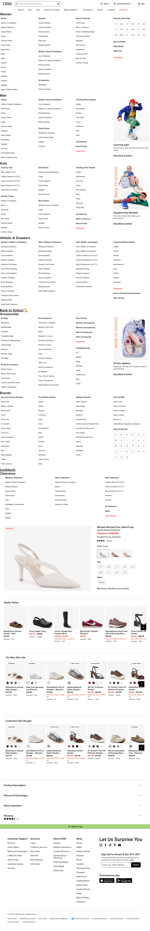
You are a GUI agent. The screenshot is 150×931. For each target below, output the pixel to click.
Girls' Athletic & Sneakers (86, 246)
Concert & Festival (83, 36)
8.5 (132, 29)
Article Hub (80, 23)
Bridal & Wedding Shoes (85, 31)
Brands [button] (100, 10)
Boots (3, 113)
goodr (78, 370)
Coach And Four (119, 406)
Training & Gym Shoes (9, 295)
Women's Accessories (85, 327)
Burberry (79, 415)
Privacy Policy (12, 919)
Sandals (4, 76)
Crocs (78, 122)
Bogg (78, 361)
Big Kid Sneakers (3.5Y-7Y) (86, 264)
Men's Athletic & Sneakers (49, 242)
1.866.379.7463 (15, 855)
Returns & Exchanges (17, 851)
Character (5, 209)
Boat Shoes (5, 108)
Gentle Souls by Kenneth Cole (87, 424)
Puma (78, 198)
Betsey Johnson (7, 406)
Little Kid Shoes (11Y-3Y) (10, 181)
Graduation (80, 49)
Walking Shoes (44, 73)
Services (11, 868)
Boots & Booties (7, 27)
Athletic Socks (6, 369)
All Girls (108, 500)
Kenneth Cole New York (85, 428)
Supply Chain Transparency (59, 919)
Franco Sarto (6, 428)
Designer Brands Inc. (62, 847)
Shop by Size (7, 167)
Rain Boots (5, 139)
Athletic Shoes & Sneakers (50, 51)
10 (116, 35)
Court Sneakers (44, 56)
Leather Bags (6, 345)
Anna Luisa (117, 401)
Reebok (116, 277)
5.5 (132, 24)
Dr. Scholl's (5, 424)
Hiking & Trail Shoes (9, 264)
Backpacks (5, 322)
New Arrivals (81, 58)
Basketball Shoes (45, 251)
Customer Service (15, 864)
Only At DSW (119, 397)
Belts (40, 331)
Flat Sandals (43, 36)
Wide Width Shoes (8, 153)
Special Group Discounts (59, 856)
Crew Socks (5, 378)
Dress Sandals (43, 31)
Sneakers (80, 872)
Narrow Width (119, 41)
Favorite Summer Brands (11, 397)
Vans (40, 463)
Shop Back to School (122, 155)
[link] (15, 634)
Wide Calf (117, 51)
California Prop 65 (13, 922)
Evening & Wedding (45, 340)
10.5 (121, 35)
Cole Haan (80, 117)
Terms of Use (42, 919)
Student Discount (61, 851)
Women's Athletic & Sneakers (13, 242)
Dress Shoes (5, 45)
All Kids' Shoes (7, 196)
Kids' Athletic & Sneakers (87, 242)
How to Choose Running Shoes (126, 293)
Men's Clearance (62, 477)
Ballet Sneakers (7, 251)
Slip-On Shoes (43, 194)
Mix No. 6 (117, 419)
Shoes (3, 18)
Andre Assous (81, 401)
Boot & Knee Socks (8, 373)
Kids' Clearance (112, 477)
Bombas (79, 366)
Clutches (4, 331)
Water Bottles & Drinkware (48, 385)
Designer (79, 40)
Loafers (4, 62)
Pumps (3, 71)
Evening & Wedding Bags (10, 340)
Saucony (41, 450)
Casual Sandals (44, 23)
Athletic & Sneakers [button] (52, 10)
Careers (56, 843)
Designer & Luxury (45, 336)
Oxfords (41, 146)
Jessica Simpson (7, 437)
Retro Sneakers (7, 282)
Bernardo (79, 410)
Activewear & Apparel (46, 322)
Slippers (4, 80)
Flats (3, 54)
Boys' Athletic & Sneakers (86, 251)
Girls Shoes (43, 167)
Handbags (42, 84)
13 (144, 35)
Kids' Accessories (83, 336)
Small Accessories (45, 367)
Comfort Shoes (6, 40)
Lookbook (111, 10)
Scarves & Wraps (45, 358)
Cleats (3, 214)
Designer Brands (83, 397)
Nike (77, 131)
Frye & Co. (5, 432)
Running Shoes (44, 65)
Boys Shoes (43, 200)
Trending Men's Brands (86, 99)
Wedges (4, 85)
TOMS (3, 459)
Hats (40, 353)
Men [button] (30, 10)
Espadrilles (5, 49)
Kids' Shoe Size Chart (9, 190)
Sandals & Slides (61, 504)
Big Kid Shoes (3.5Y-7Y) (10, 185)
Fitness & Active (44, 345)
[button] (22, 663)
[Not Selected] (7, 682)
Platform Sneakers (8, 277)
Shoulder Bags (6, 353)
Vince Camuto (6, 463)
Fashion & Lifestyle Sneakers (49, 60)
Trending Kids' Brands (85, 167)
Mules (3, 67)
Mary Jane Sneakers (9, 273)
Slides (79, 847)
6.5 (144, 24)
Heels (3, 58)
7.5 (121, 29)
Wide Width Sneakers (9, 304)
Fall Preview (80, 45)
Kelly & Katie (118, 415)
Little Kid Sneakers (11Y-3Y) (87, 260)
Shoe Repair (58, 866)
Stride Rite (80, 207)
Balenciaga (80, 406)
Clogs (3, 36)
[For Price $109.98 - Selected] (103, 553)
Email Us (11, 843)
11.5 (132, 35)
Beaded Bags (6, 327)
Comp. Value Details (116, 919)
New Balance (81, 190)
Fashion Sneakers (7, 260)
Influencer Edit (81, 54)
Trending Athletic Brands (124, 242)
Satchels (4, 349)
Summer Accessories (85, 322)
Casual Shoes (6, 31)
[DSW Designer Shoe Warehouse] (7, 3)
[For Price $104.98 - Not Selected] (127, 553)
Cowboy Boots (83, 889)
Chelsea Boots (82, 880)
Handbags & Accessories (14, 504)
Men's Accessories (84, 332)
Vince (78, 455)
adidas (78, 104)
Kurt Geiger (80, 432)
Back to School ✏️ (71, 10)
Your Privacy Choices (82, 919)
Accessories (81, 141)
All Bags (4, 318)
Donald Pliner (81, 419)
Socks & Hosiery (44, 89)
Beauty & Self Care (45, 327)
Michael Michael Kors (84, 437)
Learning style (121, 144)
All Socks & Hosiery (9, 364)
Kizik (40, 424)
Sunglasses (42, 371)
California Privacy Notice (27, 919)
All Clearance (111, 506)
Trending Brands (83, 348)
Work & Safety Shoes (9, 89)
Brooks (78, 113)
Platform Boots (83, 851)
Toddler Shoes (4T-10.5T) (10, 176)
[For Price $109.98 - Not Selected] (115, 553)
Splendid (79, 446)
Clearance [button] (123, 10)
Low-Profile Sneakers (9, 269)
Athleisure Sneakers (8, 246)
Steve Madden (6, 455)
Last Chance (110, 515)
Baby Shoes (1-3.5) (8, 172)
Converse (79, 181)
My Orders (35, 851)
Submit (136, 865)
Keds (40, 419)
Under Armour (43, 459)
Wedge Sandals (44, 45)
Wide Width (118, 46)
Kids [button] (38, 10)
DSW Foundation (61, 862)
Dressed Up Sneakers (46, 133)
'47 (77, 352)
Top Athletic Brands (47, 397)
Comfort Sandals (44, 27)
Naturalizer (5, 446)
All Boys (108, 495)
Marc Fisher (5, 441)
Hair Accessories (44, 349)
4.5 (121, 24)
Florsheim (79, 126)
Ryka (40, 446)
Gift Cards (35, 864)
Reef (78, 135)
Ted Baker (80, 450)
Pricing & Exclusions (132, 919)
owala (78, 383)
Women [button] (21, 10)
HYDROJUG (80, 374)
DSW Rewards (36, 859)
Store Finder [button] (13, 859)
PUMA (115, 273)
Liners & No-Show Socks (10, 382)
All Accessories (45, 318)
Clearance (117, 57)
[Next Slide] (143, 627)
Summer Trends (82, 62)
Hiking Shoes (6, 135)
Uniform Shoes (6, 232)
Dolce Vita (5, 419)
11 (127, 35)
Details (131, 860)
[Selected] (28, 682)
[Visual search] (58, 3)
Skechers (79, 203)
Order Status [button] (13, 847)
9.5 (144, 29)
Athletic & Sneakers (8, 23)
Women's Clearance (13, 477)
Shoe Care (42, 362)
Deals (107, 511)
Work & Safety (82, 897)
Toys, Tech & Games (46, 376)
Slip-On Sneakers (45, 69)
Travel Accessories (45, 380)
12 (138, 35)
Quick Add (15, 703)
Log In (33, 843)
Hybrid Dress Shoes (45, 137)
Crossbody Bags (7, 336)
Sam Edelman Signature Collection (126, 424)
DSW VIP (34, 855)
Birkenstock (80, 108)
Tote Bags (5, 358)
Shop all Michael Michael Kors (108, 530)
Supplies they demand (125, 212)
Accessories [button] (88, 10)
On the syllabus (121, 363)
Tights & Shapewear (9, 387)
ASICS (115, 251)
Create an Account (38, 847)
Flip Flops (42, 40)
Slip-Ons (4, 148)
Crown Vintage (119, 410)
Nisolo (78, 441)
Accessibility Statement (99, 919)
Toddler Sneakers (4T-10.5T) (87, 255)
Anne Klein (5, 401)
